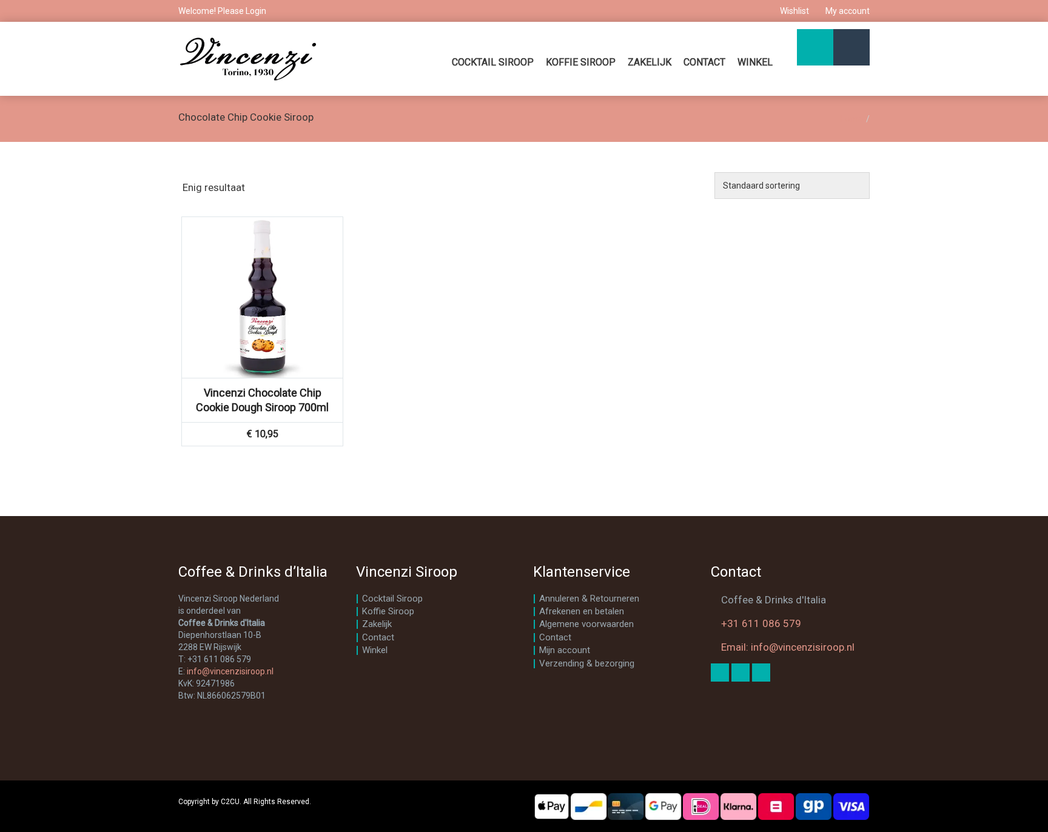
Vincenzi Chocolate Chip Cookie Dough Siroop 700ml (262, 400)
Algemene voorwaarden (586, 624)
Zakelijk (649, 62)
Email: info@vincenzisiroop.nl (788, 647)
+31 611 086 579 (761, 623)
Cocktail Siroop (493, 62)
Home (851, 119)
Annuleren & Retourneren (589, 598)
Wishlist (794, 11)
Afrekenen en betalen (581, 611)
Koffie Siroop (581, 62)
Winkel (755, 62)
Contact (704, 62)
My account (847, 11)
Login (256, 11)
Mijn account (564, 650)
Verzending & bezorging (586, 663)
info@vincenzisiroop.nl (230, 671)
